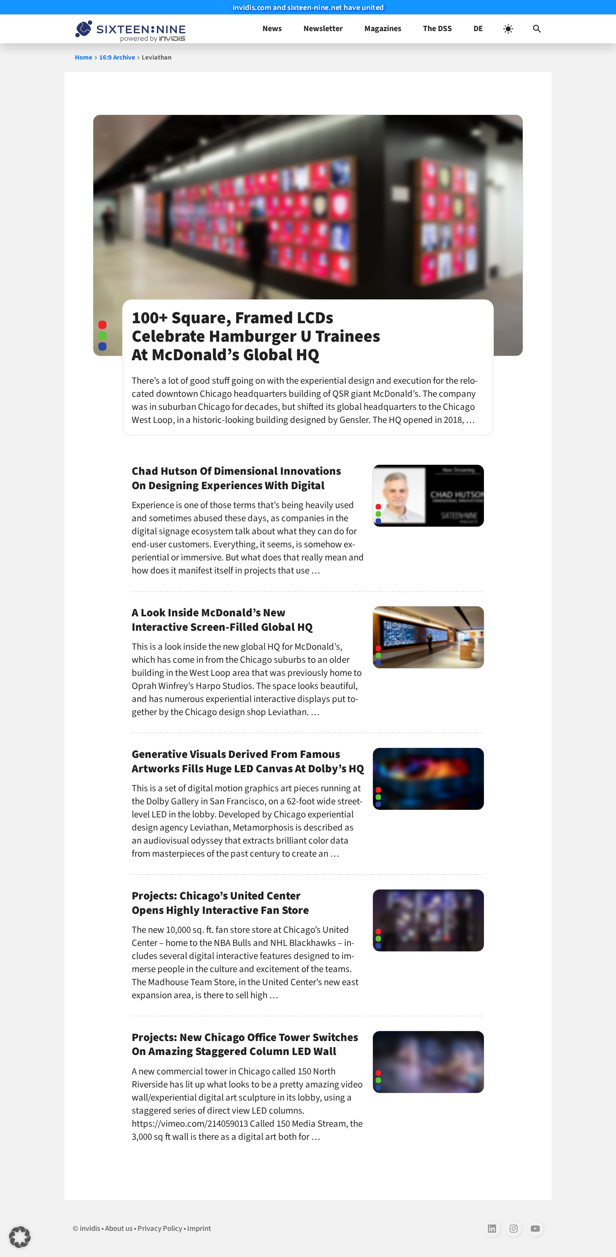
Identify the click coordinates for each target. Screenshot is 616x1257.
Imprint (199, 1228)
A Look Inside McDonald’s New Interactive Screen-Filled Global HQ (222, 620)
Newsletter (323, 28)
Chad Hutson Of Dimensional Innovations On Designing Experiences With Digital (236, 478)
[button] (537, 28)
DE (478, 28)
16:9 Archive (117, 57)
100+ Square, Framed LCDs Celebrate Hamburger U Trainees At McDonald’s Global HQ (256, 336)
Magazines (382, 28)
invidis (90, 1228)
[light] (508, 28)
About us (119, 1228)
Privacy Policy (160, 1228)
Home (83, 57)
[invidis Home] (128, 28)
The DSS (437, 28)
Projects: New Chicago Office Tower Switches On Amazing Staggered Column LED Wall (245, 1044)
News (272, 28)
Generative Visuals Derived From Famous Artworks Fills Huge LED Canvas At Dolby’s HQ (248, 761)
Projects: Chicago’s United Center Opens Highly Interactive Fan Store (220, 903)
